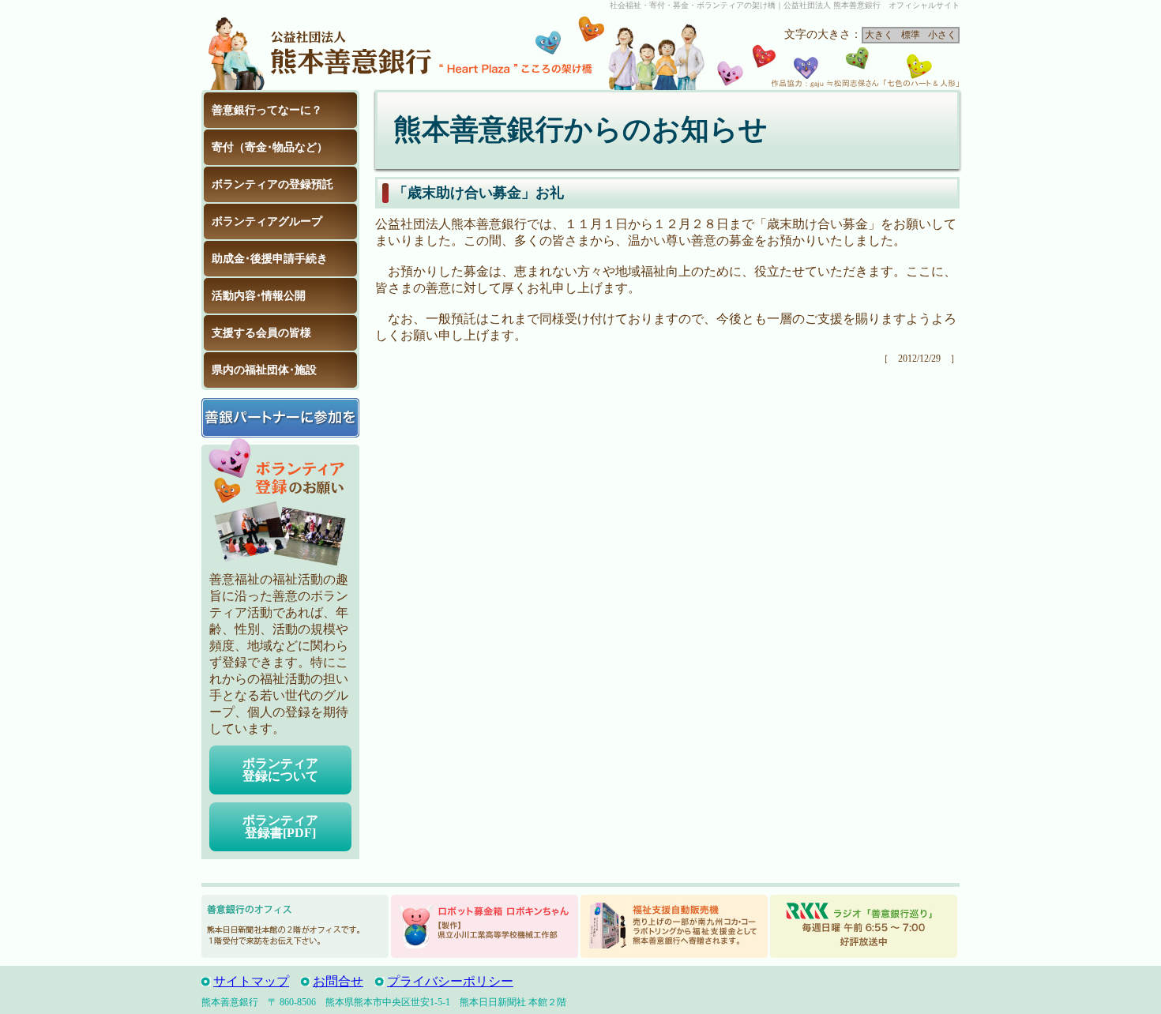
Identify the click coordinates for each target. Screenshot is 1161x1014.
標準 (910, 34)
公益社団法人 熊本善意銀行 (319, 50)
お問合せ (338, 981)
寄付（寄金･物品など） (270, 147)
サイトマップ (251, 981)
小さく (942, 34)
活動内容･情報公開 (259, 296)
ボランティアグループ (267, 221)
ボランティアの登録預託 (272, 184)
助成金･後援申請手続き (270, 259)
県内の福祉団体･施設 (264, 370)
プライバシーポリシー (450, 981)
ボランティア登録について (280, 770)
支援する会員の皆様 (261, 333)
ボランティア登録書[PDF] (280, 826)
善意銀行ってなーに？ (267, 110)
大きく (879, 34)
